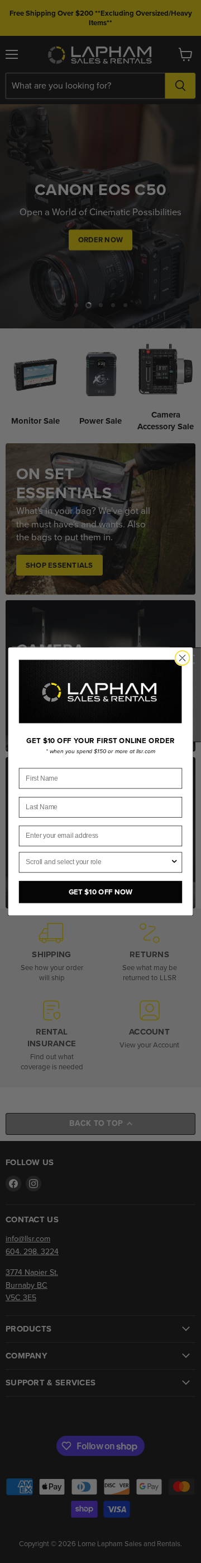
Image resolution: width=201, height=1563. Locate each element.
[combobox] (98, 862)
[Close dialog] (182, 658)
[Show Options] (174, 862)
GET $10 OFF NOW (101, 892)
